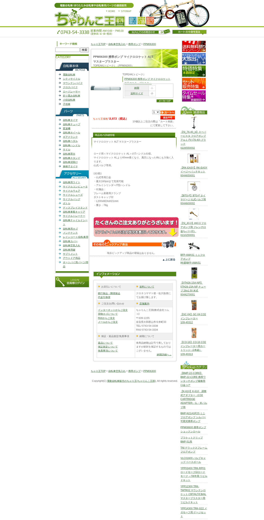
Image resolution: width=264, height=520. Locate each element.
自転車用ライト (71, 182)
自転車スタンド (71, 158)
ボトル (66, 203)
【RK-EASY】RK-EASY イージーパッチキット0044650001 (193, 171)
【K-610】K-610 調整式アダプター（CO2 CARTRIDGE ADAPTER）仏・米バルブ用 (193, 399)
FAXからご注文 (106, 318)
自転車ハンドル (71, 145)
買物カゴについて (108, 313)
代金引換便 (104, 297)
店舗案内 (144, 303)
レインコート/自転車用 (75, 237)
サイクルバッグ (71, 199)
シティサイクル (71, 78)
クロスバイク (70, 87)
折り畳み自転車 (71, 95)
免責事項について (108, 350)
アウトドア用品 (71, 258)
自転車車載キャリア (74, 211)
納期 (136, 87)
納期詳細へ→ (164, 354)
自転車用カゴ (70, 228)
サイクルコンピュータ (75, 186)
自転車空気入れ (71, 245)
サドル (66, 149)
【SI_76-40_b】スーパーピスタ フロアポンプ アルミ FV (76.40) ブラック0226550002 (193, 140)
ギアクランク (70, 137)
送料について (146, 286)
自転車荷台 (69, 153)
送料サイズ (137, 93)
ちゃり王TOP (98, 44)
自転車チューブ (71, 124)
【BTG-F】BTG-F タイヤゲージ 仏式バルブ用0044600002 (193, 199)
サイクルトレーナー (74, 216)
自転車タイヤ (70, 120)
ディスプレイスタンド (75, 207)
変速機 (66, 128)
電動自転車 (69, 74)
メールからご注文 (108, 322)
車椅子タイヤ (70, 166)
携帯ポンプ (134, 44)
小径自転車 (69, 99)
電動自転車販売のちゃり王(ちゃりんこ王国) (131, 381)
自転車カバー (70, 241)
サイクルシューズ (73, 194)
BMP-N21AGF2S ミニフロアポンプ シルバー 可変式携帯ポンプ (193, 417)
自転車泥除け (70, 162)
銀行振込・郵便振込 (109, 293)
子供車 (66, 104)
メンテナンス (70, 232)
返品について (105, 342)
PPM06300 (149, 44)
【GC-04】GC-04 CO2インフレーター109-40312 (193, 318)
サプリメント (70, 253)
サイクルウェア (71, 190)
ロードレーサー (71, 91)
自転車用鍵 (69, 249)
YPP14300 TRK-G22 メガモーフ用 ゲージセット (193, 512)
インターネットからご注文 (113, 310)
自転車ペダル (70, 141)
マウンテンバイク (73, 83)
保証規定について (108, 346)
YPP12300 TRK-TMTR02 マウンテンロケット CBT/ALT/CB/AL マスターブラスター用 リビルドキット (193, 494)
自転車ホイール (71, 132)
